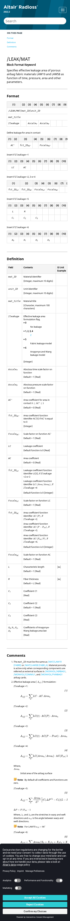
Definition (11, 42)
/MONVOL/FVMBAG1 (52, 674)
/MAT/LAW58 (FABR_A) (36, 665)
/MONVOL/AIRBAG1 (55, 671)
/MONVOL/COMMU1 (24, 674)
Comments (11, 46)
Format (10, 38)
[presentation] (38, 403)
